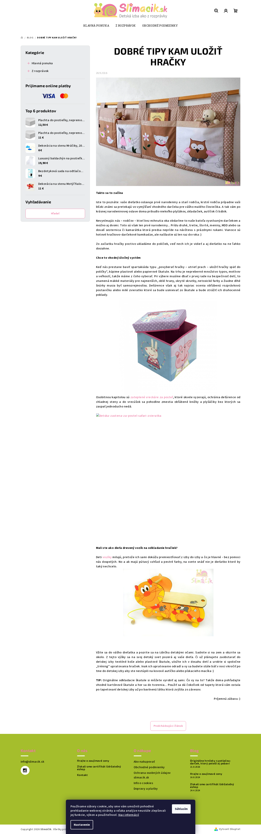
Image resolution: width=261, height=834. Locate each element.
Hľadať (55, 213)
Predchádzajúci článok (168, 726)
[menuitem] (96, 25)
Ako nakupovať (144, 762)
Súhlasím (181, 809)
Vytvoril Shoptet (229, 829)
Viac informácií (128, 815)
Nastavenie (82, 825)
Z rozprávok (40, 71)
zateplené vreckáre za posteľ (151, 397)
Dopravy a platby (146, 789)
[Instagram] (25, 770)
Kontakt (82, 775)
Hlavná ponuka (42, 63)
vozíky (107, 557)
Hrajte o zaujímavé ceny (93, 760)
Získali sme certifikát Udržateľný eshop (99, 768)
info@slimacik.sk (32, 762)
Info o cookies (143, 783)
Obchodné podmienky (149, 767)
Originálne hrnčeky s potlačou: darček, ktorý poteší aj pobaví (210, 762)
